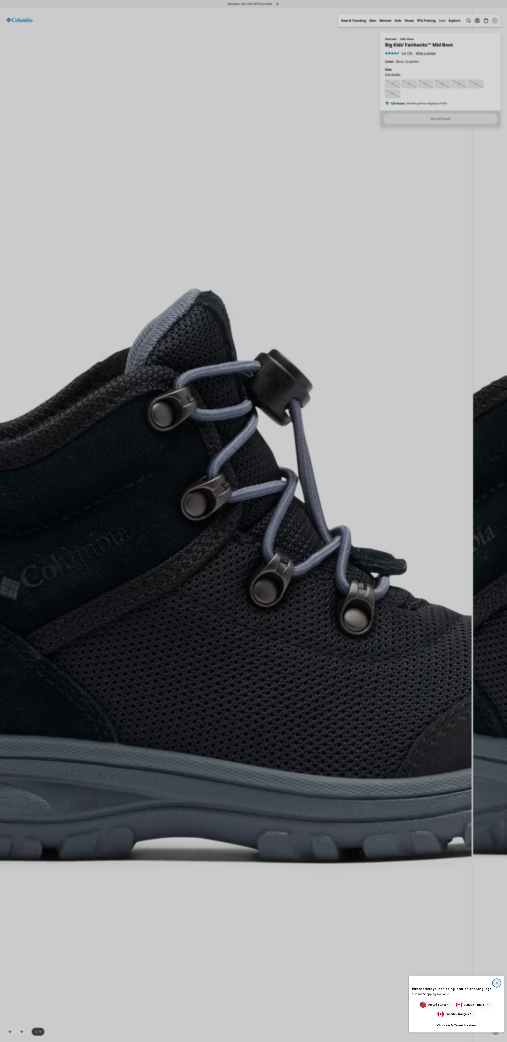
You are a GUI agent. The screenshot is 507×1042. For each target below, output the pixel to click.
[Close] (497, 983)
